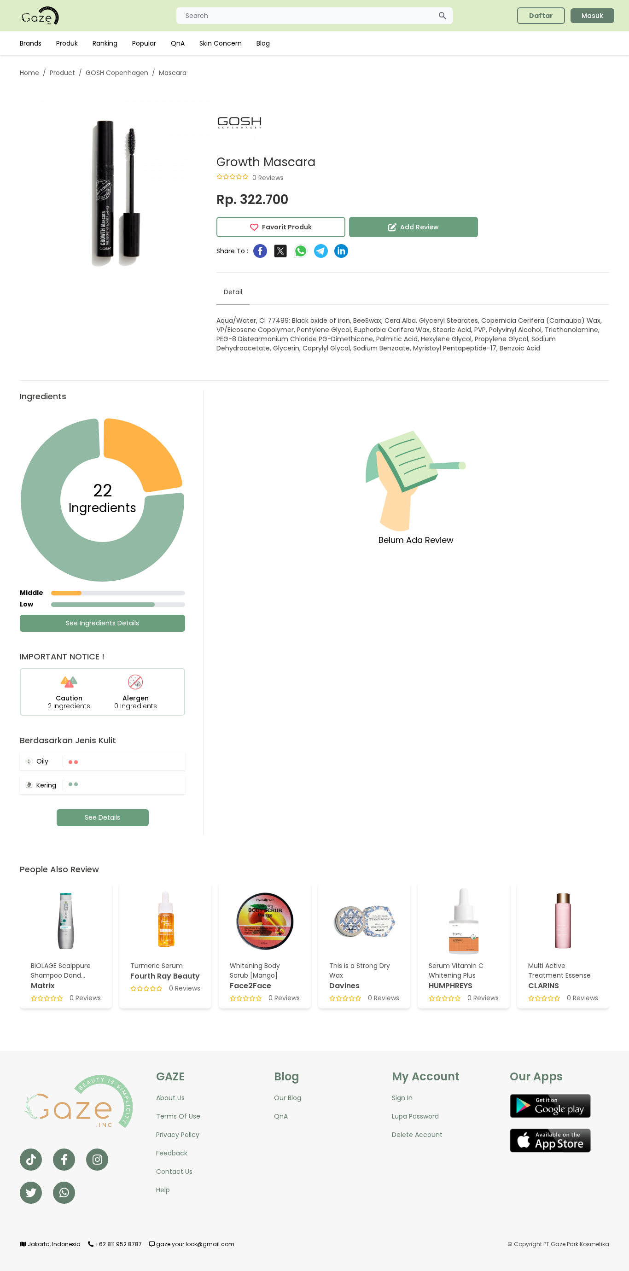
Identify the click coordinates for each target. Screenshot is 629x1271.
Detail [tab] (233, 292)
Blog (263, 43)
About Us (170, 1097)
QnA (178, 43)
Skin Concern (220, 43)
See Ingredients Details (102, 623)
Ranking (105, 43)
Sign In (402, 1097)
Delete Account (417, 1134)
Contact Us (174, 1171)
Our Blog (287, 1097)
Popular (144, 43)
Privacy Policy (177, 1134)
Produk (67, 43)
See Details (102, 817)
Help (163, 1190)
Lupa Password (415, 1116)
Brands (30, 43)
